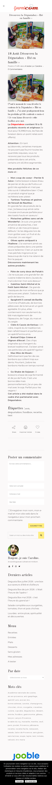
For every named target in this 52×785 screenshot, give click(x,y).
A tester (28, 66)
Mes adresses (15, 656)
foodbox (27, 412)
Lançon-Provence (23, 718)
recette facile (22, 729)
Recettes (12, 632)
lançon (11, 718)
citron (19, 707)
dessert (39, 711)
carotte (25, 704)
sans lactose (13, 736)
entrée (11, 714)
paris (10, 725)
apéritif (11, 700)
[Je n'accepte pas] (49, 773)
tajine (28, 736)
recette (37, 412)
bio (28, 700)
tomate (40, 736)
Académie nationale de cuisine (22, 693)
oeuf (41, 722)
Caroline (38, 66)
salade (11, 732)
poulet (16, 725)
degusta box (29, 711)
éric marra (20, 740)
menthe (34, 722)
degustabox (15, 412)
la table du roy (14, 722)
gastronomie (29, 714)
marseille (26, 722)
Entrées (12, 637)
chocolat (12, 707)
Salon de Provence (23, 732)
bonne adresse (14, 704)
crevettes (37, 707)
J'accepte (19, 781)
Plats (10, 642)
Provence (24, 725)
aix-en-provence (15, 696)
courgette (27, 707)
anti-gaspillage (30, 696)
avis (27, 408)
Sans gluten (14, 652)
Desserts (12, 647)
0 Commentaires (15, 69)
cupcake (19, 711)
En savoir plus (31, 781)
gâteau (39, 714)
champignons (36, 704)
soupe (22, 736)
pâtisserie (34, 725)
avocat (23, 700)
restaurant (33, 729)
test (10, 415)
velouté (11, 740)
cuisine (11, 711)
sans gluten (38, 732)
